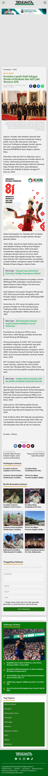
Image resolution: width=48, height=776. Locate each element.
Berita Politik (8, 73)
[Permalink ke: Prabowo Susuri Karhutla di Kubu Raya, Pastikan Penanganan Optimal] (13, 518)
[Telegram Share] (38, 86)
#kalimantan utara (11, 713)
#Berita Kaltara (10, 704)
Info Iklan (25, 769)
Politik (5, 87)
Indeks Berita (7, 769)
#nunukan (8, 718)
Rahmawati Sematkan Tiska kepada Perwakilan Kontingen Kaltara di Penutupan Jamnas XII (13, 551)
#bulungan (8, 722)
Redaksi (17, 769)
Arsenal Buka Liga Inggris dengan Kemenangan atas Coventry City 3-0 (25, 677)
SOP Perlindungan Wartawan (12, 773)
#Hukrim (7, 726)
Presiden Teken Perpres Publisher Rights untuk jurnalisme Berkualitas (11, 455)
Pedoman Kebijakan (27, 771)
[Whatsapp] (42, 86)
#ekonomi (8, 744)
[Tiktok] (32, 446)
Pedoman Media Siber (10, 771)
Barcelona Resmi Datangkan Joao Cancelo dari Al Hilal (25, 689)
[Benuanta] (24, 3)
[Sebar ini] (30, 86)
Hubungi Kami (37, 769)
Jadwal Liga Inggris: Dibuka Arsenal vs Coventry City (25, 683)
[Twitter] (20, 446)
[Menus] (3, 2)
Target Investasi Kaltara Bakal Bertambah (36, 454)
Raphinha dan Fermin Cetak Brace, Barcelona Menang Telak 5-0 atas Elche (24, 664)
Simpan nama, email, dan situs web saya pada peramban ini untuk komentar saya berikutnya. (21, 603)
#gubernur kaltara (11, 731)
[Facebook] (15, 446)
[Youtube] (28, 446)
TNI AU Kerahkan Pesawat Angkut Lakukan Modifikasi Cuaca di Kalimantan (34, 477)
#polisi (6, 740)
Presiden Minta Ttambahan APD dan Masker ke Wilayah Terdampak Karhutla (33, 470)
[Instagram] (24, 446)
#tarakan (7, 709)
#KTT (6, 735)
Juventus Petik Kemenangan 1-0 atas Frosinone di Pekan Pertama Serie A (25, 670)
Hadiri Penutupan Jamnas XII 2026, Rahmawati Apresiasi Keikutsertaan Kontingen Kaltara (35, 551)
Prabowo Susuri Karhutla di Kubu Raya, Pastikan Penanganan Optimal (13, 477)
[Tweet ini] (34, 86)
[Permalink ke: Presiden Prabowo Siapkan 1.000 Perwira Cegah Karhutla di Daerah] (13, 496)
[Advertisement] (24, 41)
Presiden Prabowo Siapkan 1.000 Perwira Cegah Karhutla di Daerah (13, 470)
